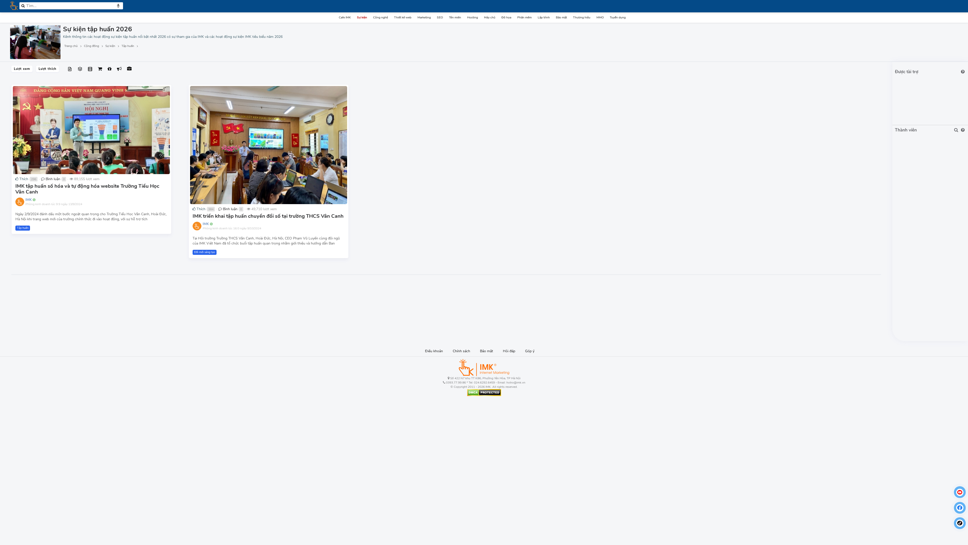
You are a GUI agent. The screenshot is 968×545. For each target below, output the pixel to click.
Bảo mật (561, 17)
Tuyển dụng (618, 17)
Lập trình (544, 17)
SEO (440, 17)
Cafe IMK (345, 17)
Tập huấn (22, 228)
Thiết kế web (402, 17)
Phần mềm (524, 17)
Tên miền (455, 17)
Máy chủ (489, 17)
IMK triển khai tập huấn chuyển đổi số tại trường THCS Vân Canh (268, 216)
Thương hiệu (581, 17)
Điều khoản (434, 351)
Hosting (472, 17)
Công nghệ (380, 17)
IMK (28, 199)
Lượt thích (47, 69)
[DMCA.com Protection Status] (484, 392)
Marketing (424, 17)
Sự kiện (362, 17)
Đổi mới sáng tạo (204, 252)
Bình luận (52, 179)
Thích (23, 179)
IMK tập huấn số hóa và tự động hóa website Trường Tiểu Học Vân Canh (87, 189)
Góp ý (529, 351)
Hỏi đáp (509, 351)
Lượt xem (22, 69)
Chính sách (461, 351)
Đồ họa (506, 17)
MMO (600, 17)
